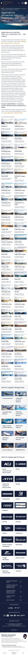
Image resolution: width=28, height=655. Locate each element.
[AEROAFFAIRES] (1, 3)
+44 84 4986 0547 (8, 113)
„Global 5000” (8, 43)
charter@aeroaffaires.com (15, 624)
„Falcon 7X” (16, 43)
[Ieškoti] (22, 3)
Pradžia (2, 8)
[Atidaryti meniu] (25, 3)
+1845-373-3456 (18, 113)
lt (18, 3)
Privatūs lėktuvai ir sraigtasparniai (13, 8)
